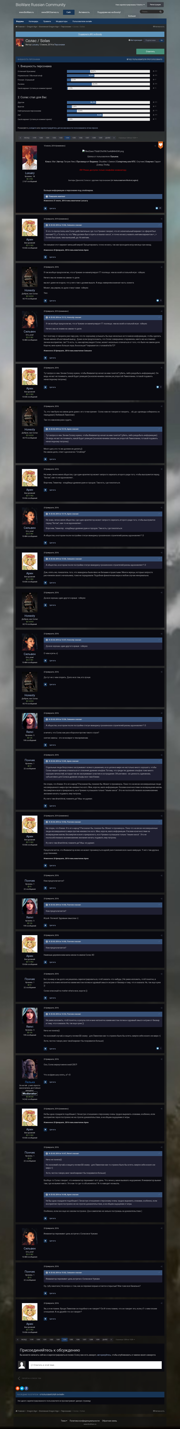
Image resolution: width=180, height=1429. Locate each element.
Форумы (20, 21)
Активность (84, 12)
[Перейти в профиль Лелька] (29, 1069)
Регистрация (155, 5)
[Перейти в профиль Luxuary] (19, 42)
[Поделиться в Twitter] (22, 1388)
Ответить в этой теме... (44, 1365)
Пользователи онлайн (82, 21)
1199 (34, 138)
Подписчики (151, 40)
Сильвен (30, 331)
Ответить (150, 51)
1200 (41, 138)
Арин (29, 239)
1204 (67, 138)
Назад (26, 138)
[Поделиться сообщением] (155, 146)
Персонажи (59, 44)
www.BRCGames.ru (50, 12)
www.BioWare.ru (26, 12)
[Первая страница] (20, 138)
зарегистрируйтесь (48, 128)
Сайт (69, 12)
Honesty (29, 290)
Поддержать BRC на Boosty (90, 34)
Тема (63, 1421)
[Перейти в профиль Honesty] (29, 277)
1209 (100, 138)
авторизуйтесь (104, 1355)
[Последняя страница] (114, 138)
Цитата (53, 208)
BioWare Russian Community (40, 4)
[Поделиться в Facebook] (26, 1388)
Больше (132, 16)
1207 (87, 138)
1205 (74, 138)
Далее (107, 138)
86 (162, 40)
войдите (32, 128)
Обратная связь (109, 1421)
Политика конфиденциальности (85, 1421)
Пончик (30, 760)
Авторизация (136, 40)
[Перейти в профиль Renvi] (29, 721)
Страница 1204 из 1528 (128, 138)
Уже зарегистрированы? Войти (129, 5)
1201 (47, 138)
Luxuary (35, 44)
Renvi (29, 732)
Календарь (33, 21)
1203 (60, 138)
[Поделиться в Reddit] (18, 1388)
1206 (80, 138)
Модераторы (62, 21)
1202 (54, 138)
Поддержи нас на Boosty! (109, 12)
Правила (47, 21)
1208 (93, 138)
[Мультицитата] (45, 208)
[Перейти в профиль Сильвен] (29, 319)
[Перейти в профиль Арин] (29, 227)
